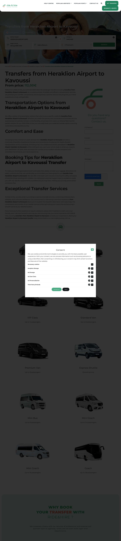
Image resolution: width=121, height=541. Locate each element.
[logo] (10, 5)
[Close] (92, 249)
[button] (101, 3)
